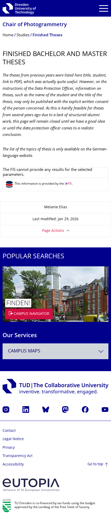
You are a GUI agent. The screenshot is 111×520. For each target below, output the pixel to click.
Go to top (95, 464)
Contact (9, 431)
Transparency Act (18, 456)
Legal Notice (13, 439)
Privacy (9, 447)
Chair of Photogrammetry (35, 25)
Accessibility (13, 464)
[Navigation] (103, 8)
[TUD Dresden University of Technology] (19, 8)
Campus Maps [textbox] (24, 351)
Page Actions (53, 231)
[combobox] (55, 351)
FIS (70, 184)
